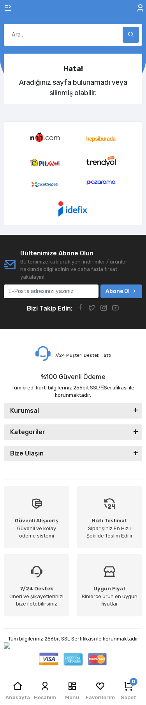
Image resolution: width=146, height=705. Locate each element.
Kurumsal (24, 410)
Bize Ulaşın (27, 453)
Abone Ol (118, 291)
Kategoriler (27, 432)
